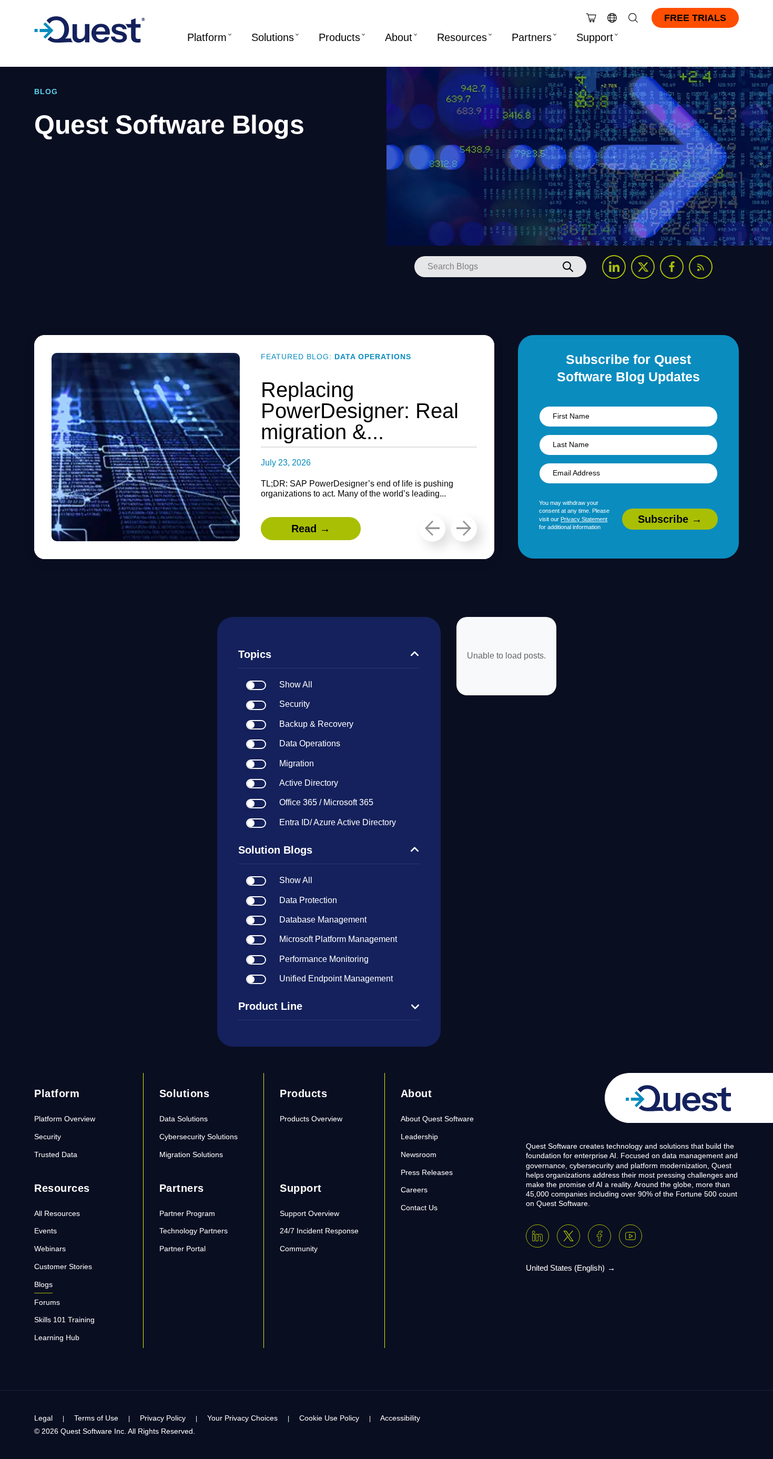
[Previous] (432, 528)
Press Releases (427, 1172)
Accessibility (400, 1418)
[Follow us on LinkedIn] (614, 267)
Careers (414, 1190)
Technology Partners (193, 1231)
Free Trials (695, 18)
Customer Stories (63, 1266)
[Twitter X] (568, 1236)
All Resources (57, 1213)
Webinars (50, 1248)
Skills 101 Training (64, 1319)
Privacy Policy (163, 1418)
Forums (47, 1302)
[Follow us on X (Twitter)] (643, 267)
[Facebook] (599, 1236)
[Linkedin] (537, 1236)
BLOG (46, 91)
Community (299, 1248)
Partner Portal (182, 1248)
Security (47, 1136)
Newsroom (418, 1154)
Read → (310, 528)
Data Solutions (183, 1118)
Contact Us (419, 1207)
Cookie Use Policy (329, 1418)
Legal (43, 1418)
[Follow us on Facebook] (672, 267)
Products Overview (311, 1118)
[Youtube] (630, 1236)
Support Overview (309, 1213)
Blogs (43, 1284)
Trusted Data (55, 1154)
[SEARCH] (568, 266)
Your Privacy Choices (242, 1418)
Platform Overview (64, 1118)
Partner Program (187, 1213)
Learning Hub (56, 1337)
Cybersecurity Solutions (198, 1136)
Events (45, 1231)
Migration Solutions (191, 1154)
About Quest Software (437, 1118)
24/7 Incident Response (319, 1231)
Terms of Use (96, 1418)
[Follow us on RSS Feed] (701, 267)
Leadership (419, 1136)
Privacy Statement (584, 519)
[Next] (464, 528)
